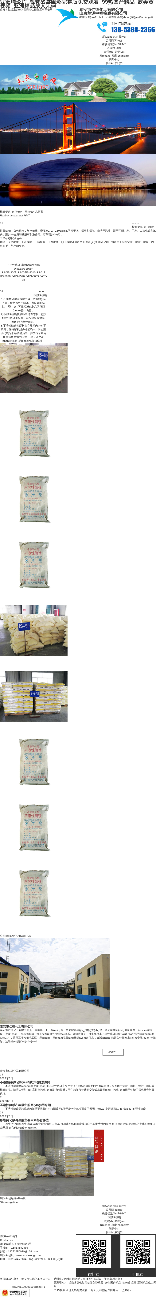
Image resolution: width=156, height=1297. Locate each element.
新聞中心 (114, 59)
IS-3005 (12, 272)
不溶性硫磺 (114, 48)
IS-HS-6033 (32, 276)
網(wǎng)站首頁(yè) (114, 36)
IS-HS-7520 (18, 276)
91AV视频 (59, 1290)
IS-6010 (31, 272)
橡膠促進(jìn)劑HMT (114, 44)
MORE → (113, 1052)
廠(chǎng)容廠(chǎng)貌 (114, 55)
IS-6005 (21, 272)
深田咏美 (112, 1290)
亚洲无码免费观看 (76, 1290)
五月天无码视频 (97, 1290)
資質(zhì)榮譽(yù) (114, 51)
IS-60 (4, 272)
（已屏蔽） (125, 1290)
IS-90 (39, 272)
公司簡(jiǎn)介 (114, 40)
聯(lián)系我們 (114, 63)
